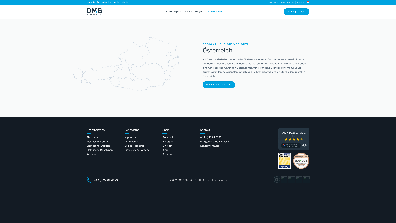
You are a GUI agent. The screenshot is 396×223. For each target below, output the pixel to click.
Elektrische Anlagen (98, 145)
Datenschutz (132, 141)
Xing (165, 150)
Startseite (92, 137)
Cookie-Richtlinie (134, 145)
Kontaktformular (209, 145)
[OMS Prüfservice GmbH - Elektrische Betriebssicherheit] (94, 11)
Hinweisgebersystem (137, 150)
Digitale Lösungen (193, 11)
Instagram (168, 141)
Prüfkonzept (172, 11)
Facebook (168, 137)
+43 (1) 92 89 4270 (210, 137)
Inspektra (273, 2)
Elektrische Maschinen (100, 150)
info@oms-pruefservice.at (215, 141)
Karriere (301, 2)
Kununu (167, 154)
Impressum (131, 137)
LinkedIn (167, 145)
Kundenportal (287, 2)
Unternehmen (215, 11)
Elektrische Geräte (97, 141)
